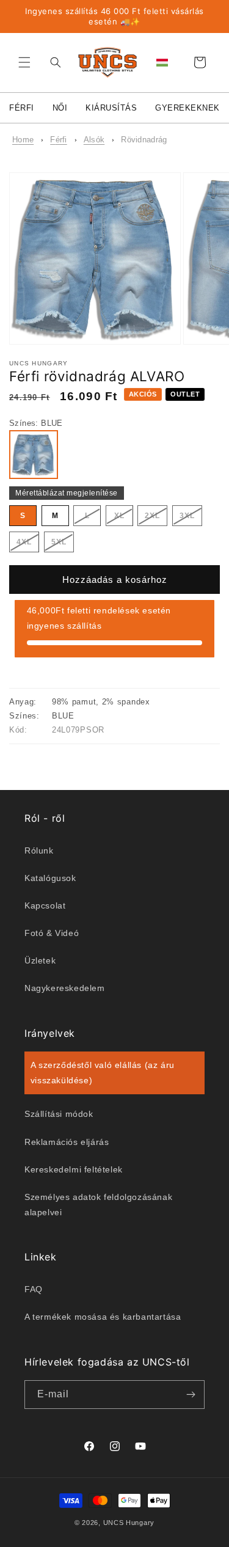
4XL (27, 544)
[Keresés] (52, 62)
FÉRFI (21, 107)
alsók (94, 139)
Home (23, 139)
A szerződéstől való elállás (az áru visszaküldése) (103, 1072)
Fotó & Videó (51, 933)
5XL (62, 544)
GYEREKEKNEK (187, 107)
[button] (24, 62)
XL (123, 518)
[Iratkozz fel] (190, 1394)
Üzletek (40, 960)
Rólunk (39, 850)
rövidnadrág (144, 139)
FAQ (33, 1289)
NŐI (60, 107)
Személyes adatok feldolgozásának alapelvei (98, 1204)
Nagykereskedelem (64, 988)
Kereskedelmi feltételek (73, 1169)
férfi (58, 139)
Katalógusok (50, 878)
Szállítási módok (58, 1114)
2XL (156, 518)
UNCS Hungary (128, 1522)
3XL (191, 518)
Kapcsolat (44, 905)
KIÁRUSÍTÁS (111, 107)
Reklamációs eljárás (66, 1142)
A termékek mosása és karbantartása (102, 1317)
